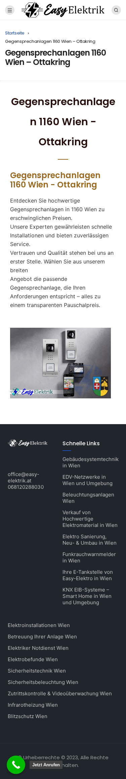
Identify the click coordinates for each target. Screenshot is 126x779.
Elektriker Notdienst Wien (38, 648)
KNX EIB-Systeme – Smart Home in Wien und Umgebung (87, 596)
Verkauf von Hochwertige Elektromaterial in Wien (90, 518)
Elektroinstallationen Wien (39, 625)
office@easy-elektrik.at (23, 477)
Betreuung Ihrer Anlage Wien (42, 636)
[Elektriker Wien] (63, 9)
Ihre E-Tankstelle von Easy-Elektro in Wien (87, 575)
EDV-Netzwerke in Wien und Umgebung (87, 480)
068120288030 (26, 487)
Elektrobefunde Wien (33, 659)
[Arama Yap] (116, 10)
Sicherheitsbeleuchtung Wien (43, 682)
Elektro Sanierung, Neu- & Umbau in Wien (89, 539)
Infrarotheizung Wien (33, 705)
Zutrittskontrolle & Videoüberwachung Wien (60, 693)
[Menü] (9, 10)
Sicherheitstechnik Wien (37, 671)
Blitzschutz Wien (27, 716)
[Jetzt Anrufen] (16, 765)
